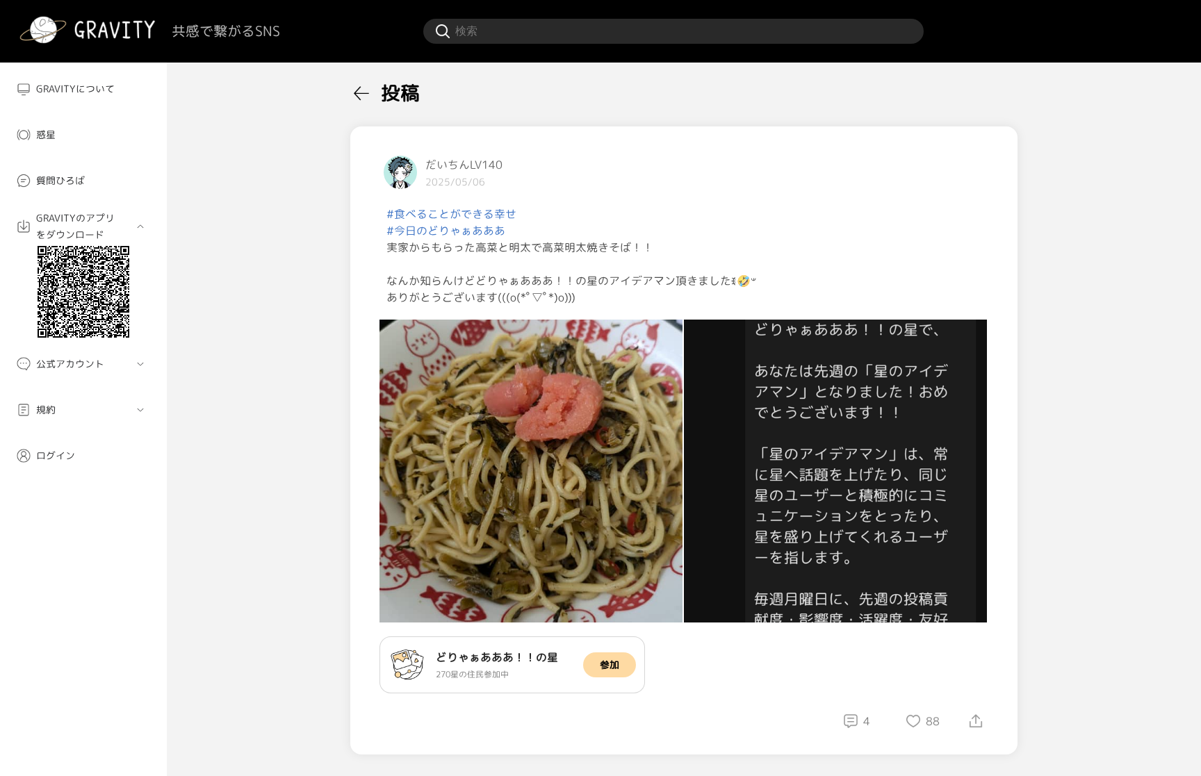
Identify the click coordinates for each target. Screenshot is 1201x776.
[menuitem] (83, 88)
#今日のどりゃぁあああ (445, 230)
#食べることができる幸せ (451, 214)
